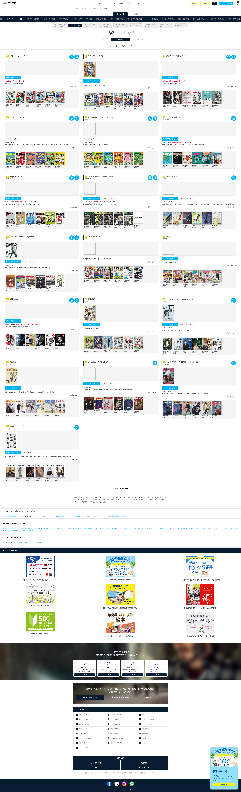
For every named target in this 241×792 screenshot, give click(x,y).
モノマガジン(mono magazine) (22, 237)
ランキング (131, 3)
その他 (43, 530)
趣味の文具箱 (171, 177)
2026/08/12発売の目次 (12, 198)
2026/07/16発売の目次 (169, 388)
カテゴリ (105, 14)
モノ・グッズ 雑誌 (97, 8)
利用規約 (86, 773)
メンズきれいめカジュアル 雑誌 (60, 25)
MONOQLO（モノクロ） (97, 56)
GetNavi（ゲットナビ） (19, 117)
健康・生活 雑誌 (49, 19)
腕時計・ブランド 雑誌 (165, 25)
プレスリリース (97, 767)
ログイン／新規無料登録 (226, 3)
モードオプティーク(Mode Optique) (180, 299)
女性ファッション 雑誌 (8, 528)
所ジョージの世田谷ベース (176, 56)
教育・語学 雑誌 (201, 528)
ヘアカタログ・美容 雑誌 (215, 19)
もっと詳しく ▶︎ (84, 674)
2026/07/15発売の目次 (12, 388)
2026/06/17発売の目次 (169, 324)
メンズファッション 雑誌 (84, 8)
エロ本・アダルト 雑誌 (33, 530)
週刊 (9, 542)
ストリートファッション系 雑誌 (105, 25)
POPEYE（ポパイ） (174, 117)
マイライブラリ (112, 3)
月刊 (4, 542)
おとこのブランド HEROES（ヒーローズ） (182, 362)
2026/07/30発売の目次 (169, 77)
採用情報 (144, 763)
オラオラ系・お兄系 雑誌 (150, 25)
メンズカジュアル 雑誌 (90, 25)
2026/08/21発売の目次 (169, 258)
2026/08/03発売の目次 (90, 324)
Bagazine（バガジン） (18, 426)
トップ (75, 8)
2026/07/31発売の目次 (12, 261)
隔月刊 (20, 542)
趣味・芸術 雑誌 (198, 19)
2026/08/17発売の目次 (12, 452)
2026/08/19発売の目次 (90, 81)
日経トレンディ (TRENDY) (20, 56)
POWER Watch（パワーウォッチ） (101, 177)
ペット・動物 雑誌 (168, 19)
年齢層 (136, 14)
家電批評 (91, 299)
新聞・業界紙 (145, 728)
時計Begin (14, 299)
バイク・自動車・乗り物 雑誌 (82, 19)
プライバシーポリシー (96, 773)
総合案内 (120, 758)
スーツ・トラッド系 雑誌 (120, 25)
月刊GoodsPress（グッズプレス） (101, 117)
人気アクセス (139, 39)
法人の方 (140, 3)
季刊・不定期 (28, 542)
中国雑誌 (22, 530)
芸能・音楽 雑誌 (101, 19)
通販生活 (13, 362)
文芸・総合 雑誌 (183, 19)
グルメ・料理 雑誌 (116, 19)
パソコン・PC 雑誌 (228, 528)
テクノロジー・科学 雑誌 (214, 528)
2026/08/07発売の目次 (169, 139)
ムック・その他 (38, 542)
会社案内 (124, 773)
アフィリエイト (97, 763)
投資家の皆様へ (144, 773)
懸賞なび (169, 237)
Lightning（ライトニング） (98, 362)
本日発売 (122, 3)
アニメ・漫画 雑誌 (152, 19)
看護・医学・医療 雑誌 (188, 528)
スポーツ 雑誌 (63, 19)
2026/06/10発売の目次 (12, 321)
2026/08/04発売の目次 (12, 77)
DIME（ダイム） (94, 237)
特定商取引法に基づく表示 (112, 773)
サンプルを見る (11, 139)
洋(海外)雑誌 (14, 530)
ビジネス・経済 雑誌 (33, 19)
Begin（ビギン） (16, 177)
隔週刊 (14, 542)
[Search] (214, 3)
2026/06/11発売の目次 (169, 198)
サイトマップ (153, 773)
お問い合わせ (144, 767)
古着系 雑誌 (178, 25)
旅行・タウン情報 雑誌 (134, 19)
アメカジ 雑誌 (134, 25)
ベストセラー (101, 39)
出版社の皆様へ (133, 773)
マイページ (101, 3)
